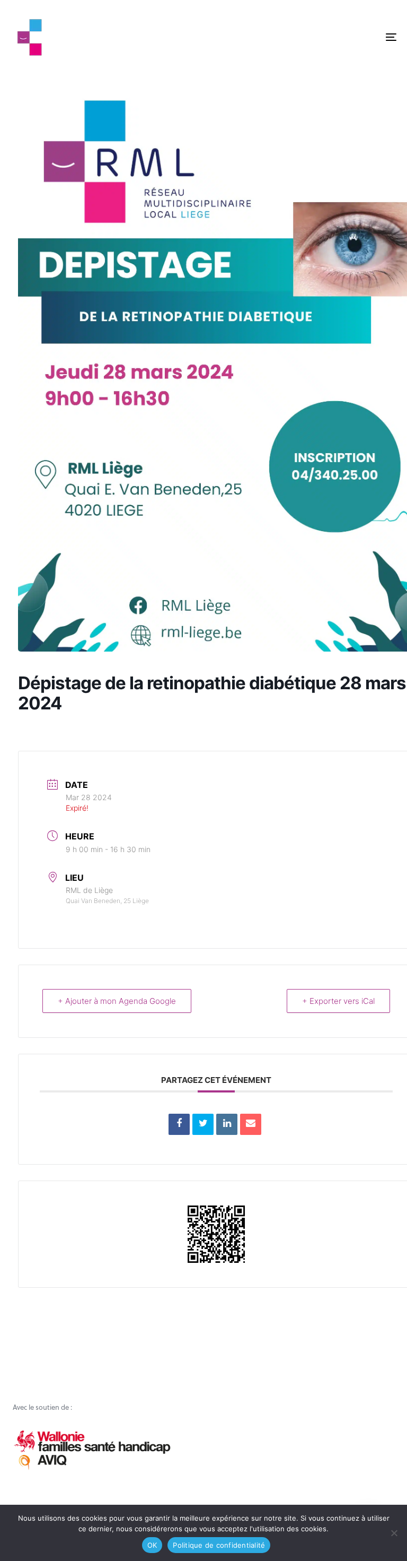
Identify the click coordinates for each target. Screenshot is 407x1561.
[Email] (250, 1124)
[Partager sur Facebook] (179, 1124)
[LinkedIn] (226, 1124)
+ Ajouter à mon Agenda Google (117, 1001)
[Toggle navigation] (332, 37)
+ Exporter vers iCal (338, 1001)
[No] (393, 1533)
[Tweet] (203, 1124)
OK (152, 1545)
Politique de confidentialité (219, 1545)
